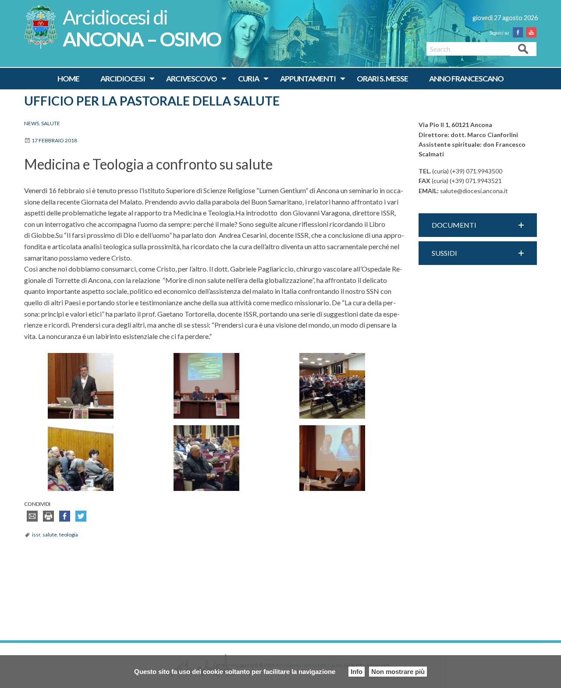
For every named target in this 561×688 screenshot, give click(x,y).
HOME (68, 78)
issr (36, 534)
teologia (68, 534)
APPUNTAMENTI (308, 78)
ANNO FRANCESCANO (466, 78)
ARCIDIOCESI (122, 78)
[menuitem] (68, 78)
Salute (50, 123)
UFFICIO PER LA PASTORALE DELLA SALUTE (152, 100)
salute (50, 534)
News (31, 123)
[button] (478, 225)
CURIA (248, 78)
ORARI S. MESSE (382, 78)
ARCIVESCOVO (191, 78)
